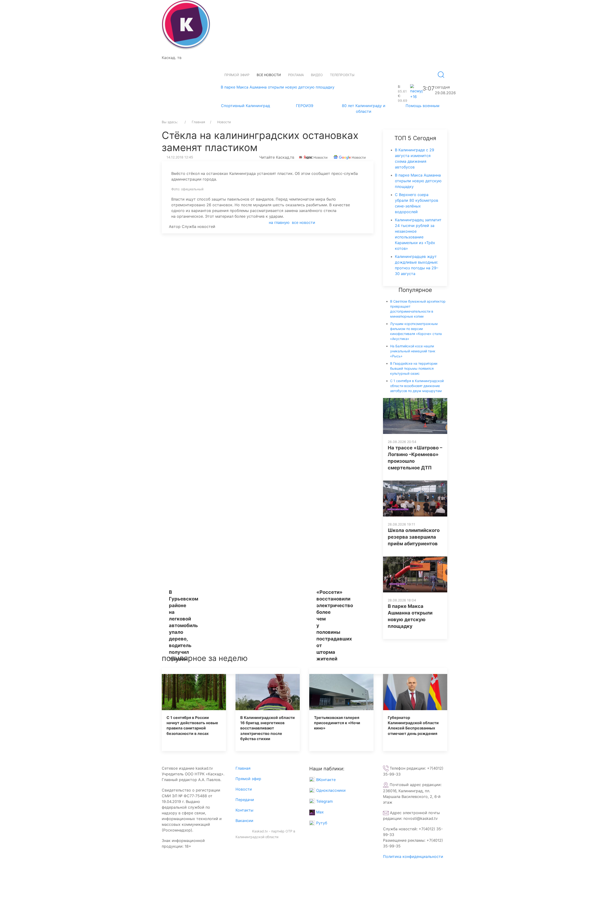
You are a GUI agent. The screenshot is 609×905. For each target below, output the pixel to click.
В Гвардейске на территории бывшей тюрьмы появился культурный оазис (413, 368)
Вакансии (244, 820)
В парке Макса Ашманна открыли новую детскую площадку (277, 87)
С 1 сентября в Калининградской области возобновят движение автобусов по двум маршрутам (417, 386)
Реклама (296, 75)
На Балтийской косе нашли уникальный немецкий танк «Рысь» (412, 351)
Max (319, 812)
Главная (243, 768)
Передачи (245, 799)
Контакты (244, 810)
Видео (317, 75)
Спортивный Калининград (245, 105)
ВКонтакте (325, 779)
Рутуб (321, 823)
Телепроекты (342, 75)
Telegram (324, 801)
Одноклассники (330, 790)
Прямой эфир (237, 75)
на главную (279, 222)
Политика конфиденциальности (413, 856)
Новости (244, 789)
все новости (303, 222)
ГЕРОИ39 (304, 105)
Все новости (269, 75)
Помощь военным (422, 105)
